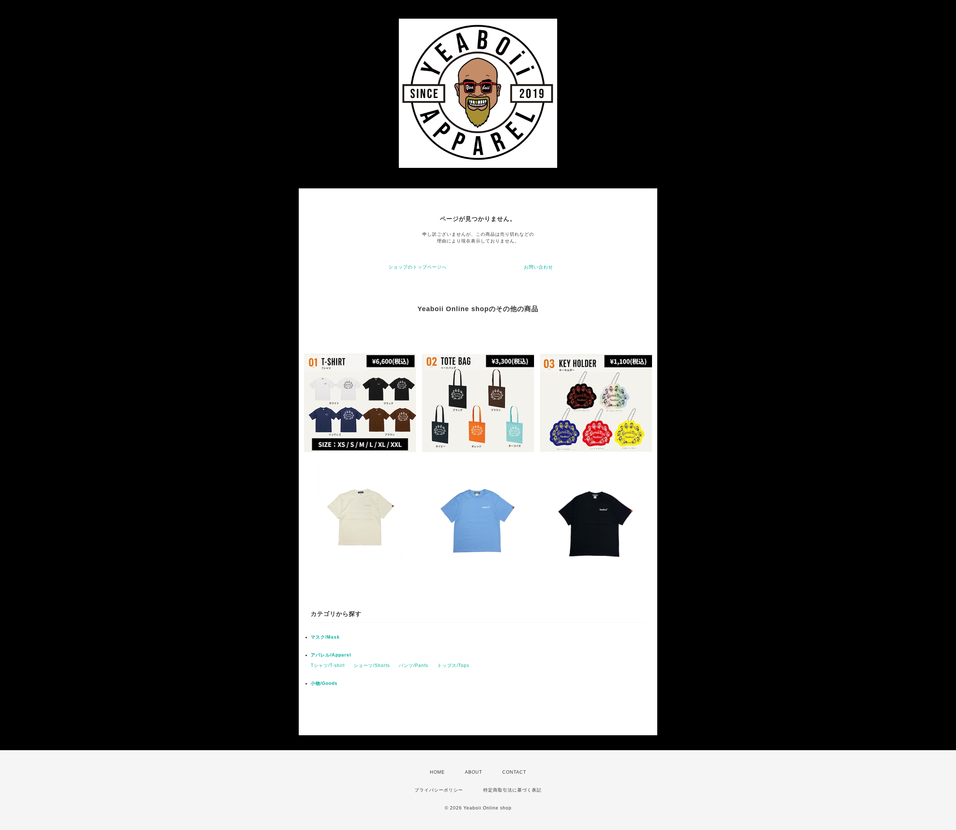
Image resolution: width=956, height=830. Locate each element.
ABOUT (473, 772)
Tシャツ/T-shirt (328, 665)
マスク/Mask (325, 637)
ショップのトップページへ (417, 267)
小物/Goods (324, 683)
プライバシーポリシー (439, 790)
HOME (437, 772)
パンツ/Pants (413, 665)
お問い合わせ (538, 267)
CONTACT (514, 772)
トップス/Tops (453, 665)
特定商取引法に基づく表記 (512, 790)
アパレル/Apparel (331, 655)
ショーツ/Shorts (372, 665)
